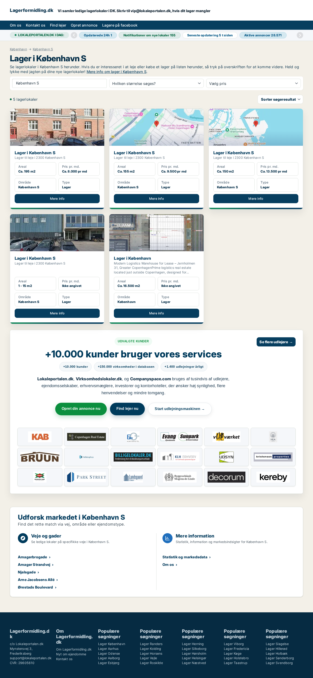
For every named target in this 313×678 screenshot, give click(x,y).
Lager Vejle (148, 658)
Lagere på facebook (120, 25)
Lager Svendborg (279, 663)
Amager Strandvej (34, 564)
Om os (15, 25)
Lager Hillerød (276, 649)
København (18, 49)
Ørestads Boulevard (35, 587)
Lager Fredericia (236, 649)
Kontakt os (35, 25)
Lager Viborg (234, 644)
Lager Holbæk (277, 653)
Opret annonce (84, 25)
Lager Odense (109, 653)
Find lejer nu (127, 409)
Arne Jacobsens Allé (36, 579)
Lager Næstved (194, 663)
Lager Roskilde (151, 663)
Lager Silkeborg (194, 649)
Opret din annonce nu (81, 409)
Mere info (57, 198)
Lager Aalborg (109, 658)
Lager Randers (151, 644)
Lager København (111, 644)
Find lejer (58, 25)
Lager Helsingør (194, 658)
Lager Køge (233, 653)
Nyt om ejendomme (71, 654)
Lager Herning (193, 644)
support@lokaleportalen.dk (31, 658)
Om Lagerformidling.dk (74, 649)
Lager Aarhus (108, 649)
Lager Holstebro (236, 658)
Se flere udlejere (276, 342)
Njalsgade (27, 572)
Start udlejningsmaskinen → (180, 409)
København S (43, 49)
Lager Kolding (150, 649)
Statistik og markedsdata (184, 557)
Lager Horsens (151, 653)
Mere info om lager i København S (116, 71)
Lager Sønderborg (280, 658)
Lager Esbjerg (109, 663)
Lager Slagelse (277, 644)
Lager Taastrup (235, 663)
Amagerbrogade (32, 557)
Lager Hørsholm (194, 653)
